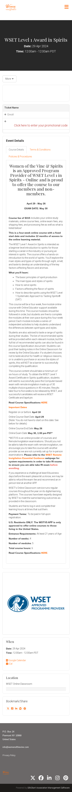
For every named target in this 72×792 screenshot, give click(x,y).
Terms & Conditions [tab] (40, 149)
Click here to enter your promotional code (41, 125)
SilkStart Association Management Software (48, 787)
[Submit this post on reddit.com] (20, 708)
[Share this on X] (8, 708)
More (8, 78)
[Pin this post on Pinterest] (25, 708)
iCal (10, 663)
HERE (44, 402)
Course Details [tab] (16, 149)
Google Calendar (17, 660)
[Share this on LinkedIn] (16, 708)
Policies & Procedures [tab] (20, 156)
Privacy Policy (9, 755)
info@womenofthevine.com (16, 747)
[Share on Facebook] (12, 708)
